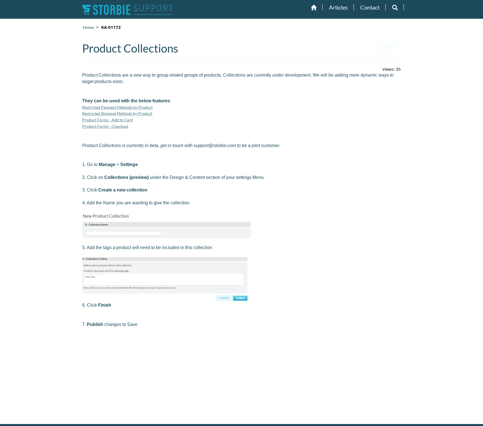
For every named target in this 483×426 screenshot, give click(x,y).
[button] (395, 7)
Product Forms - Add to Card (107, 119)
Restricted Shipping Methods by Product (117, 113)
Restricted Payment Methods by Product (117, 107)
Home (88, 27)
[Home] (313, 7)
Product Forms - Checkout (105, 126)
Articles (338, 7)
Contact (370, 7)
